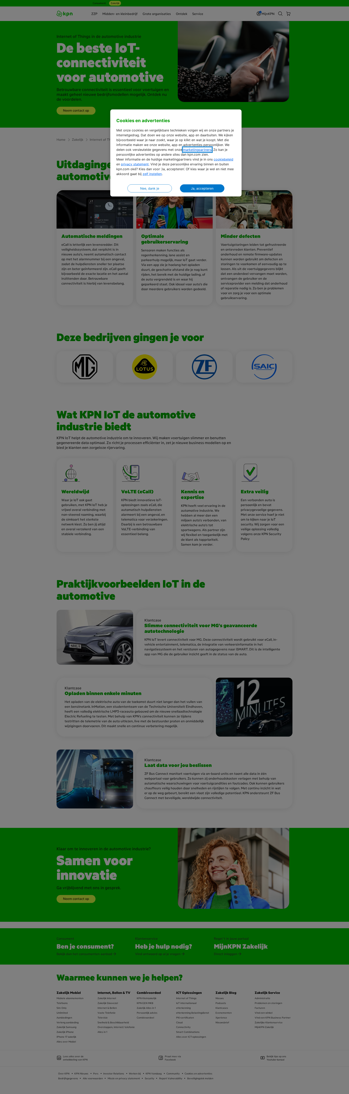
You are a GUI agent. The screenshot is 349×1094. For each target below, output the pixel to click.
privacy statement (135, 164)
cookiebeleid (223, 159)
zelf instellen (152, 174)
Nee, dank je (149, 188)
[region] (176, 152)
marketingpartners (197, 150)
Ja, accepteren (202, 188)
